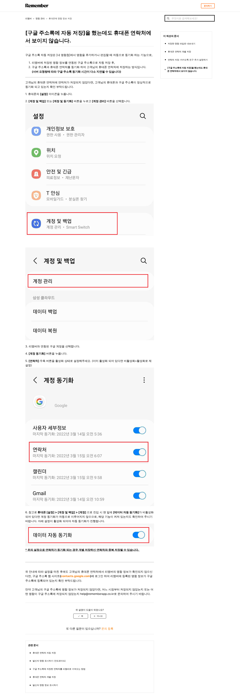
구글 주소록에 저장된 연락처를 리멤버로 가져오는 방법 (59, 669)
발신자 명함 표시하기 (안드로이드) (49, 660)
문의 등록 (107, 628)
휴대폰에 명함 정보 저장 (60, 18)
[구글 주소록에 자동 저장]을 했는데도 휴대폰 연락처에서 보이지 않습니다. (187, 69)
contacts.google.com (75, 576)
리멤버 (28, 18)
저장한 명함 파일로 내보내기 (181, 43)
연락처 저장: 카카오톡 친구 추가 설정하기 (188, 59)
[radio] (80, 616)
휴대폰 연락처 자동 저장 (44, 652)
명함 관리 (40, 18)
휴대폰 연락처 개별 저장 (44, 677)
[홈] (36, 10)
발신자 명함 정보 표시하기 (45, 685)
